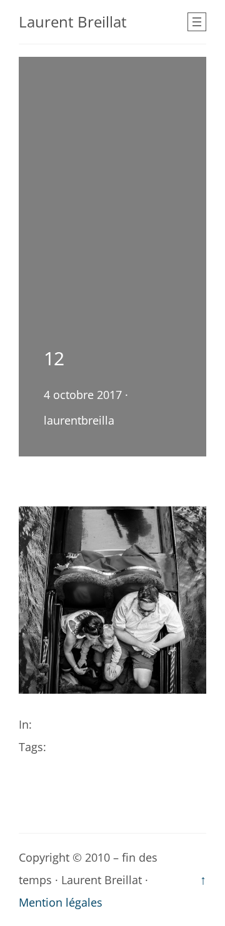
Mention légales (60, 902)
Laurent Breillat (73, 21)
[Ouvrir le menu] (197, 21)
